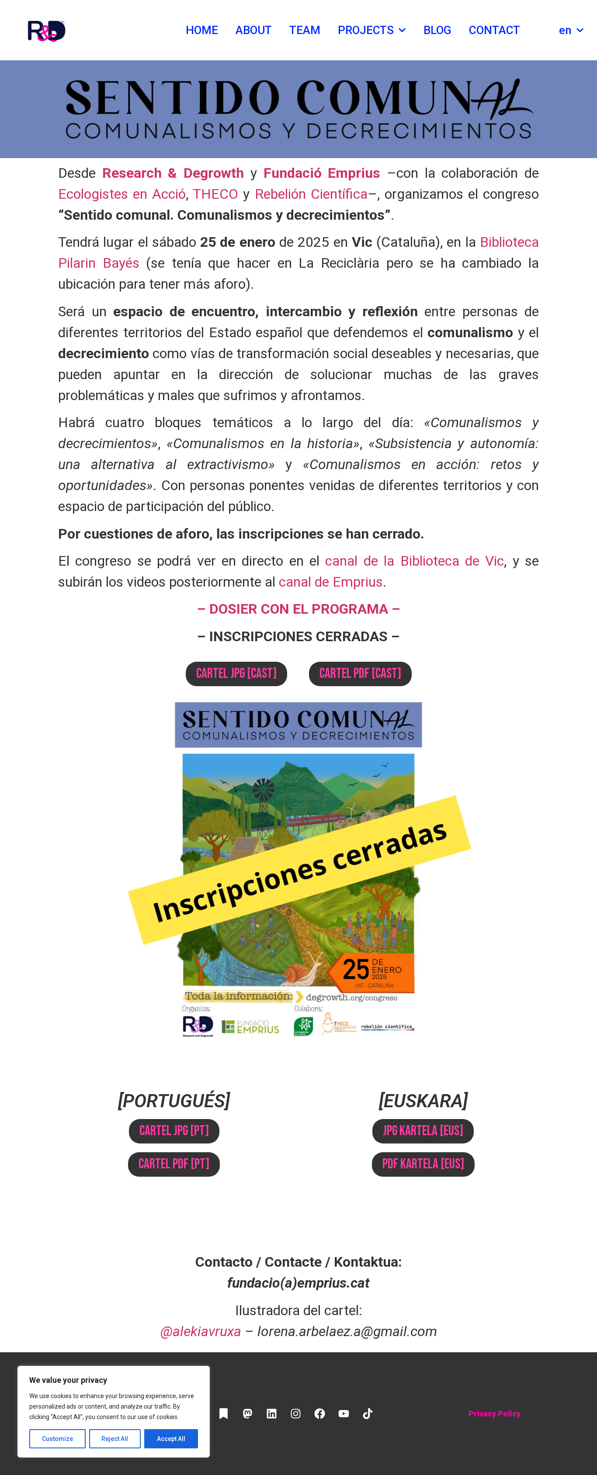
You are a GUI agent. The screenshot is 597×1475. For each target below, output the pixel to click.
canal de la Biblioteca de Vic (414, 561)
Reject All (114, 1438)
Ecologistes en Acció (122, 194)
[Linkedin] (271, 1414)
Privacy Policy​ (495, 1413)
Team (304, 30)
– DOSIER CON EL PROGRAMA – (298, 609)
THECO (215, 194)
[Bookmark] (223, 1414)
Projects (366, 30)
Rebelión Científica (311, 194)
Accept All (171, 1438)
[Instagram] (295, 1414)
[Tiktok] (367, 1414)
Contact (494, 30)
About (254, 30)
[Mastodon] (247, 1414)
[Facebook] (319, 1414)
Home (202, 30)
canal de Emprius (331, 581)
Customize (57, 1438)
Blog (437, 30)
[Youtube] (343, 1414)
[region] (113, 1412)
